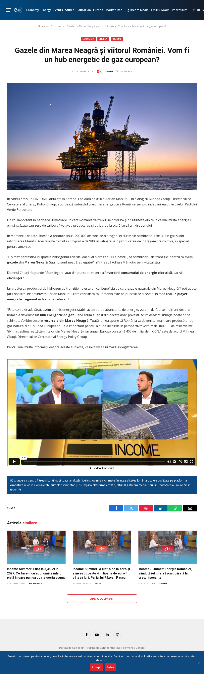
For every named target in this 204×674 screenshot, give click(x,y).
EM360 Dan (35, 583)
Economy (32, 10)
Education (84, 10)
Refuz (110, 667)
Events (58, 10)
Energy (46, 10)
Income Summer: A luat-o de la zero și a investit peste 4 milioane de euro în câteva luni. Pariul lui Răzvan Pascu (101, 573)
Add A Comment (102, 598)
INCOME (117, 38)
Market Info (114, 10)
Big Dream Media (137, 10)
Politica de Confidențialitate (103, 647)
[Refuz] (199, 663)
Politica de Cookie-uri (71, 647)
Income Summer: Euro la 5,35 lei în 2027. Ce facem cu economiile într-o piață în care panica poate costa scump (36, 573)
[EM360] (18, 10)
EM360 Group (160, 10)
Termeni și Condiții (134, 647)
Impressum (179, 10)
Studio (69, 10)
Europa (98, 10)
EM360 (109, 71)
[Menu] (8, 10)
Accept (96, 667)
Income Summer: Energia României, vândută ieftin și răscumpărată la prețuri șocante (165, 573)
